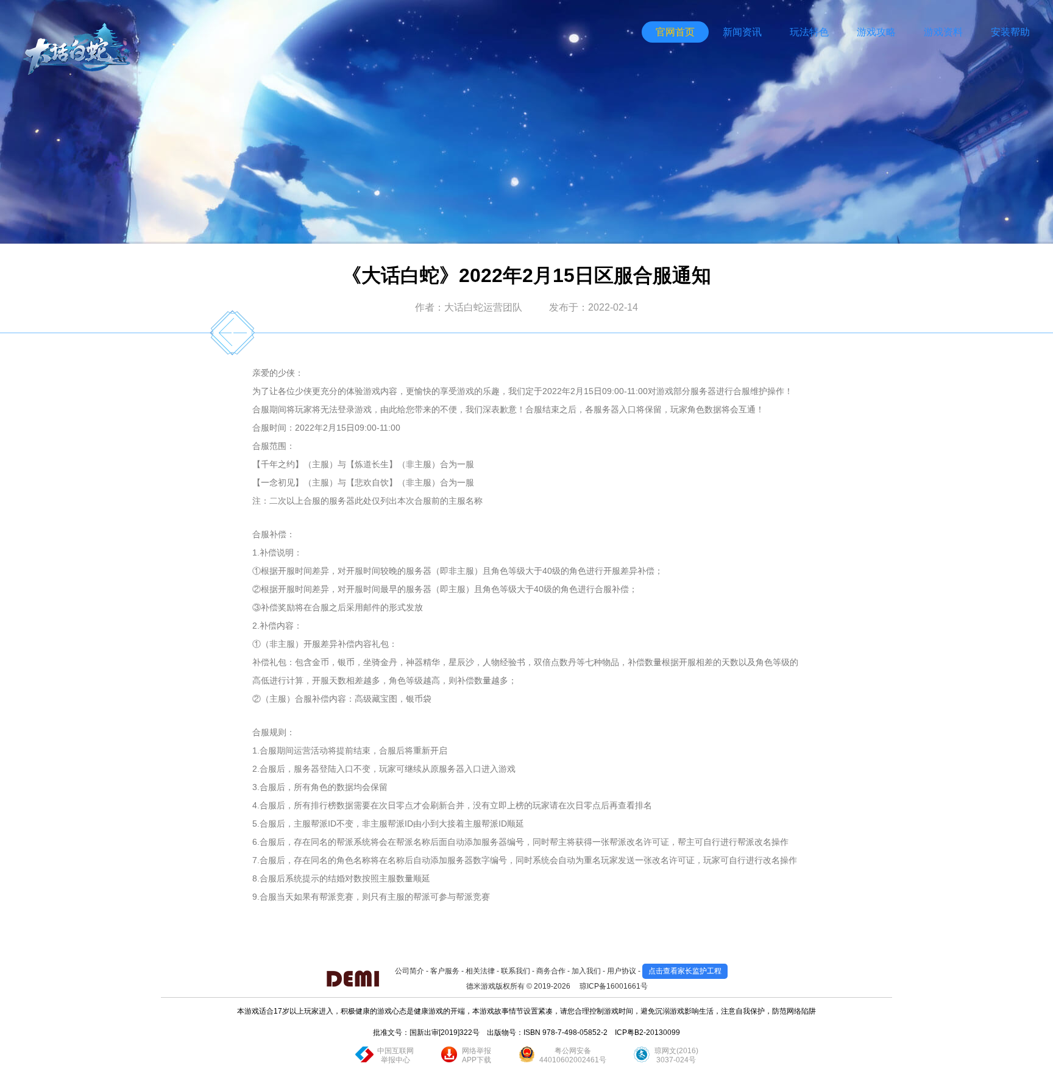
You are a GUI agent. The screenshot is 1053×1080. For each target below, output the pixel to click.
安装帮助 (1010, 32)
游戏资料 (943, 32)
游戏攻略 (876, 32)
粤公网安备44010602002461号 (572, 1055)
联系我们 (515, 971)
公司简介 (409, 971)
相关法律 (480, 971)
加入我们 (586, 971)
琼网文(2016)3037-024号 (676, 1055)
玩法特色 (809, 32)
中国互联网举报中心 (395, 1055)
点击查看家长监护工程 (685, 971)
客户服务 (444, 971)
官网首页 (675, 32)
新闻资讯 (742, 32)
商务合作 (551, 971)
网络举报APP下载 (476, 1055)
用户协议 (621, 971)
